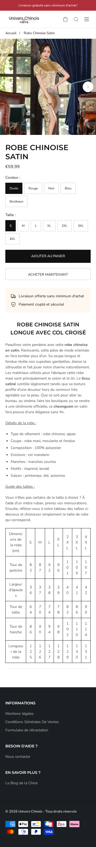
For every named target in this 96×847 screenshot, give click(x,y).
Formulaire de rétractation (26, 730)
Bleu (68, 188)
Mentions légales (19, 713)
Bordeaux (16, 201)
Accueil (11, 33)
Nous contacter (17, 756)
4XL (12, 239)
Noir (51, 188)
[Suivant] (88, 86)
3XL (81, 226)
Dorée (14, 188)
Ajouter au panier (48, 256)
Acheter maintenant (48, 274)
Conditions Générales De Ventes (32, 721)
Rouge (33, 188)
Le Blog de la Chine (21, 783)
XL (49, 226)
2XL (64, 226)
